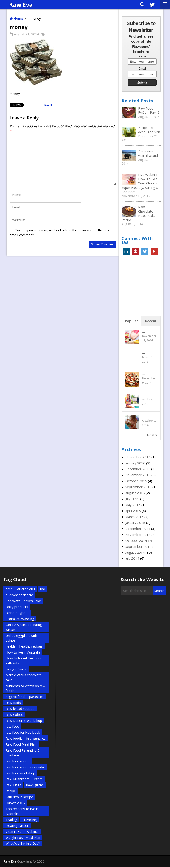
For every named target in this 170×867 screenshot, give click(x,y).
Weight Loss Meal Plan (23, 837)
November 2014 (138, 534)
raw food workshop (20, 773)
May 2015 (133, 504)
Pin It (48, 105)
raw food (12, 726)
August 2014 (135, 552)
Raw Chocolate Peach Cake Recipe (139, 213)
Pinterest (135, 251)
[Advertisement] (146, 287)
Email (142, 68)
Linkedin (126, 251)
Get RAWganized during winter (24, 627)
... (143, 331)
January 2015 (135, 522)
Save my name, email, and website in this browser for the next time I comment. (60, 232)
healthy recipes (31, 646)
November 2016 (138, 457)
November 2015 (138, 475)
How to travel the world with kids (24, 660)
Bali (42, 589)
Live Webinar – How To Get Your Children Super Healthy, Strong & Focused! (141, 183)
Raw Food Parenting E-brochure (23, 752)
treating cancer (17, 825)
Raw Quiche (35, 785)
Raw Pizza (13, 785)
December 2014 (137, 528)
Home (18, 18)
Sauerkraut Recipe (19, 797)
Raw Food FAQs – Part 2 (148, 110)
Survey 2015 (15, 803)
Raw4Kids (13, 702)
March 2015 (134, 516)
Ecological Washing (20, 618)
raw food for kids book (23, 732)
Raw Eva (21, 5)
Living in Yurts (16, 669)
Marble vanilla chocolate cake (24, 677)
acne (9, 589)
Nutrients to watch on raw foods (25, 688)
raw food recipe (18, 761)
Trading (11, 819)
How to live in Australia (23, 652)
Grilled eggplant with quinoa (21, 637)
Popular (131, 321)
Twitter (144, 251)
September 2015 (138, 487)
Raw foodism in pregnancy (26, 738)
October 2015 (136, 481)
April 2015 (133, 510)
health (10, 646)
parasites (36, 696)
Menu (165, 4)
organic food (15, 696)
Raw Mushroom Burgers (24, 779)
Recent (151, 321)
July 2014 (132, 558)
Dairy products (17, 606)
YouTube (154, 251)
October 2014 (136, 540)
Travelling (29, 819)
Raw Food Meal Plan (21, 744)
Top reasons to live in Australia (22, 811)
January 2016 (135, 463)
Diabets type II (17, 612)
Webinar (32, 831)
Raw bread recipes (20, 708)
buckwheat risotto (19, 595)
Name (142, 56)
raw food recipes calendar (25, 767)
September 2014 (138, 546)
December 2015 (137, 469)
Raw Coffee (14, 714)
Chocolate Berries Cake (23, 601)
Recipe (11, 791)
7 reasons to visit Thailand (148, 153)
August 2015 (135, 493)
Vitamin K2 (14, 831)
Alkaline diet (26, 589)
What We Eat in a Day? (23, 843)
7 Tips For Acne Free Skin (149, 129)
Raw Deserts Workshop (24, 720)
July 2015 (132, 499)
